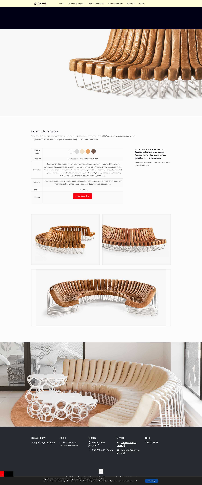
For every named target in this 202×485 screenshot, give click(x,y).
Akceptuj (151, 481)
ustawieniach (132, 481)
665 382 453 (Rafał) (102, 450)
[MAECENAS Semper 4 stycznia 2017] (6, 475)
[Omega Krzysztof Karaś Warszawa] (40, 3)
